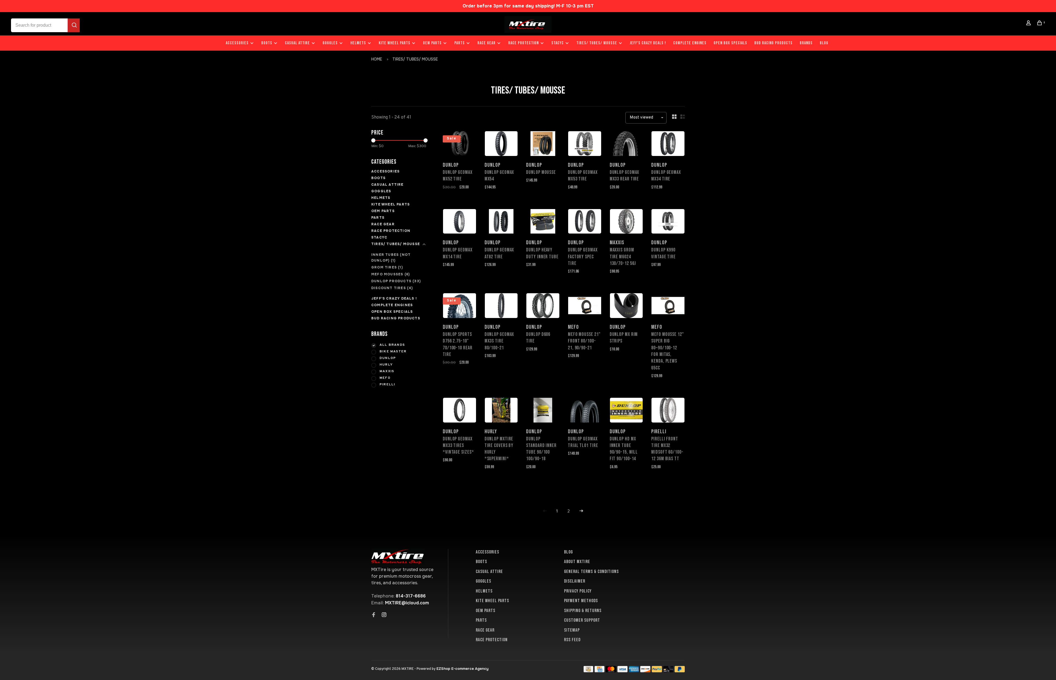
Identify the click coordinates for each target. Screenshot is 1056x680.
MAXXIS (387, 371)
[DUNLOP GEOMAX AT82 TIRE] (501, 222)
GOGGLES (330, 43)
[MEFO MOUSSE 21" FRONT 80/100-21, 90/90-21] (584, 306)
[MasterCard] (611, 671)
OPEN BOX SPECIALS (730, 43)
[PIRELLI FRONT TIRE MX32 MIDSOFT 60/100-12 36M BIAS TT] (668, 411)
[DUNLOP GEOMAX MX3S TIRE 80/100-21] (501, 306)
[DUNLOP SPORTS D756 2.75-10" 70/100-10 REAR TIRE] (459, 306)
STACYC (557, 43)
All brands (392, 345)
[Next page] (581, 511)
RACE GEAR (486, 43)
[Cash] (588, 671)
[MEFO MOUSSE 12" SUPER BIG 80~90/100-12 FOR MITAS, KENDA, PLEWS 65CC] (668, 306)
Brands (806, 43)
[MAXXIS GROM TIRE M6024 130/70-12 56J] (626, 222)
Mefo (385, 378)
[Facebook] (373, 615)
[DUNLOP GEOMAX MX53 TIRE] (584, 144)
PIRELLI (387, 384)
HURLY (386, 365)
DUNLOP (388, 358)
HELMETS (358, 43)
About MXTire (577, 561)
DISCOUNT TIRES (392, 288)
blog (824, 43)
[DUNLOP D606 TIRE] (543, 306)
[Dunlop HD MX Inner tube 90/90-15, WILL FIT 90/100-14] (626, 411)
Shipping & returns (582, 610)
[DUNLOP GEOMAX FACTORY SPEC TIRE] (584, 222)
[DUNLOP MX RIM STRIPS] (626, 306)
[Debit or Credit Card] (668, 671)
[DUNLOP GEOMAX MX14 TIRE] (459, 222)
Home (376, 59)
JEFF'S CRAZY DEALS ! (648, 43)
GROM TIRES (387, 267)
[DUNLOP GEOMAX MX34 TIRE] (668, 144)
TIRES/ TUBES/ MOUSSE (596, 43)
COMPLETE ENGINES (689, 43)
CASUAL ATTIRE (297, 43)
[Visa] (622, 671)
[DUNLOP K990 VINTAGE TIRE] (668, 222)
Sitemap (572, 630)
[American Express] (634, 671)
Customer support (582, 620)
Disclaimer (574, 581)
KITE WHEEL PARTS (394, 43)
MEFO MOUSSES (390, 274)
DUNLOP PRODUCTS (396, 281)
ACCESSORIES (237, 43)
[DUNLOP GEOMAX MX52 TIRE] (459, 144)
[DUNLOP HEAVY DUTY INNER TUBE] (543, 222)
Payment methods (581, 601)
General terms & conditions (591, 571)
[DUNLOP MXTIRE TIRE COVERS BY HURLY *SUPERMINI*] (501, 411)
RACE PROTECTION (523, 43)
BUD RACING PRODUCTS (773, 43)
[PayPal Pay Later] (680, 671)
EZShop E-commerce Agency (462, 668)
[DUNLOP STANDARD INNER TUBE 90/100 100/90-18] (543, 411)
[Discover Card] (645, 671)
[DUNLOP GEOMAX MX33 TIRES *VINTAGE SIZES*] (459, 411)
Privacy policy (578, 591)
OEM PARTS (432, 43)
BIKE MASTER (393, 351)
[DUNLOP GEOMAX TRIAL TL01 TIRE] (584, 411)
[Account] (1029, 23)
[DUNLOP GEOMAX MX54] (501, 144)
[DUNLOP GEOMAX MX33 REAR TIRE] (626, 144)
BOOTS (266, 43)
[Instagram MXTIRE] (384, 615)
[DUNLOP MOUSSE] (543, 144)
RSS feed (572, 640)
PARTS (459, 43)
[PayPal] (657, 671)
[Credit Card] (599, 671)
